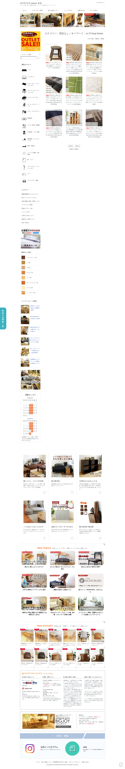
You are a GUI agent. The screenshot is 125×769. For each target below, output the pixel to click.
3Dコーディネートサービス (29, 197)
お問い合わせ (81, 10)
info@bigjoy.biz (90, 723)
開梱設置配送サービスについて (30, 194)
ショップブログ (68, 10)
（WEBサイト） (97, 716)
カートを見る (93, 10)
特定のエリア (48, 685)
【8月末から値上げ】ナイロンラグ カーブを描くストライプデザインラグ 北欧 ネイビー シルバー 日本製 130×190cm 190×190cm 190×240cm (54, 131)
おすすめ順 (91, 38)
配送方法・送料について (28, 219)
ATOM (26, 222)
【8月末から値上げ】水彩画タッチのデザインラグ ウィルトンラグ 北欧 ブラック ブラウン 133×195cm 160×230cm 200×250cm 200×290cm (54, 99)
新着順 (102, 38)
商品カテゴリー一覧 (27, 208)
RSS (23, 222)
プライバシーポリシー (74, 762)
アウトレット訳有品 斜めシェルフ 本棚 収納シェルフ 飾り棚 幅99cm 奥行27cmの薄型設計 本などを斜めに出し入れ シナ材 (74, 131)
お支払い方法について (28, 215)
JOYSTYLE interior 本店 (31, 3)
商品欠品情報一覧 (3, 318)
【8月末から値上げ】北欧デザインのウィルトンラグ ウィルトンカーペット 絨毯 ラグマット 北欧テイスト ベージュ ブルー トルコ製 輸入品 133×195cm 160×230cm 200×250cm (74, 68)
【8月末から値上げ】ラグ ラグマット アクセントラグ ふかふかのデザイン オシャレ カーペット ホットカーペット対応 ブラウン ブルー (94, 99)
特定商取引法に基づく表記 (60, 762)
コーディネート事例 (37, 10)
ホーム (24, 10)
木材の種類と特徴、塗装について (31, 201)
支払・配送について (53, 10)
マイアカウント (100, 2)
